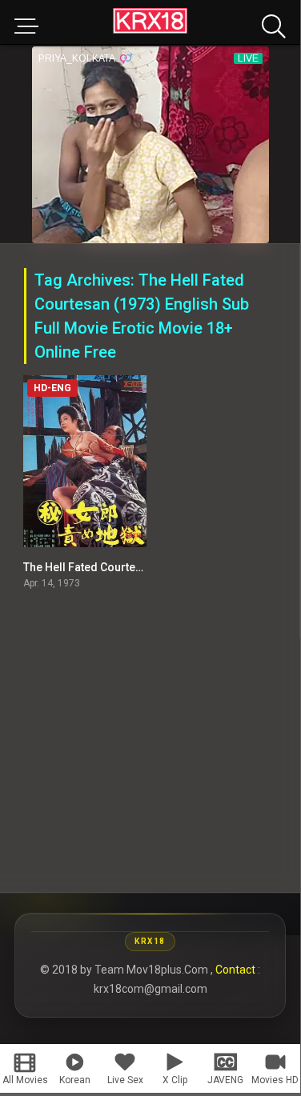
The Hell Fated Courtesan (89, 567)
